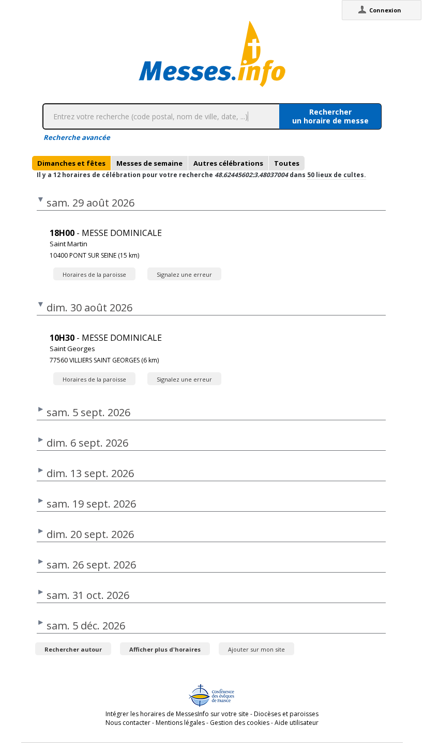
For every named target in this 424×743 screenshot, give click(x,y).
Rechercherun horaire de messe (330, 116)
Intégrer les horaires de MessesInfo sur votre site (177, 713)
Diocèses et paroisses (286, 713)
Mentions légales (180, 722)
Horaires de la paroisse (94, 274)
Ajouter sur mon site (256, 649)
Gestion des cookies (239, 722)
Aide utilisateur (297, 722)
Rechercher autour (73, 649)
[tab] (71, 163)
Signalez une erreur (184, 274)
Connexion (385, 10)
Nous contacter (127, 722)
